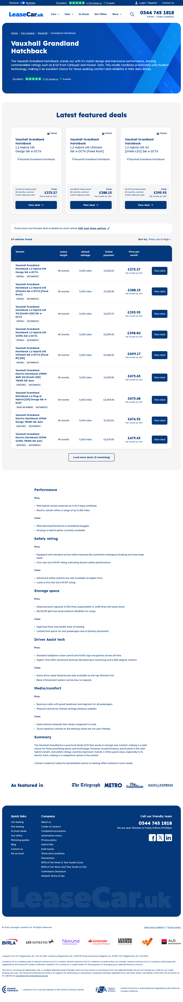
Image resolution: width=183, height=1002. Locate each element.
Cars (53, 14)
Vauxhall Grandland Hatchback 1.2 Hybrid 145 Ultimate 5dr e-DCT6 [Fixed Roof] (32, 289)
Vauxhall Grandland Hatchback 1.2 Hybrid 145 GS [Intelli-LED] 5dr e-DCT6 (31, 311)
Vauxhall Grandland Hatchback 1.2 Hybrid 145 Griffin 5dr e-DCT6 (31, 332)
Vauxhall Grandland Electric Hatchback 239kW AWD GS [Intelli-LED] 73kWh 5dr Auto (31, 375)
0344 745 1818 (155, 823)
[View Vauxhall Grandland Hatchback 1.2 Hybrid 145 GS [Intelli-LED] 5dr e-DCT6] (146, 168)
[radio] (14, 3)
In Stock (84, 14)
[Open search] (132, 14)
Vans (67, 14)
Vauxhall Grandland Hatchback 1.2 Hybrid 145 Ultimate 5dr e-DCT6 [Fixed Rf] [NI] (32, 353)
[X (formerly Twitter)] (160, 837)
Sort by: (143, 239)
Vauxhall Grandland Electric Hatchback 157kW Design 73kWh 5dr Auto (31, 418)
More (115, 14)
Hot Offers (101, 14)
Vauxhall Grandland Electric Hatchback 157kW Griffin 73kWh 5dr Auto (31, 437)
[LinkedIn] (168, 837)
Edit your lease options (92, 228)
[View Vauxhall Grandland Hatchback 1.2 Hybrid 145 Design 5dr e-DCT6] (36, 168)
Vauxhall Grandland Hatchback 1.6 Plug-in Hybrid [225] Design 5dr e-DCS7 (31, 397)
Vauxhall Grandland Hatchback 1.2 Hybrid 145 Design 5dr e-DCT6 (31, 268)
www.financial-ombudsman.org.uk (31, 975)
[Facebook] (152, 837)
